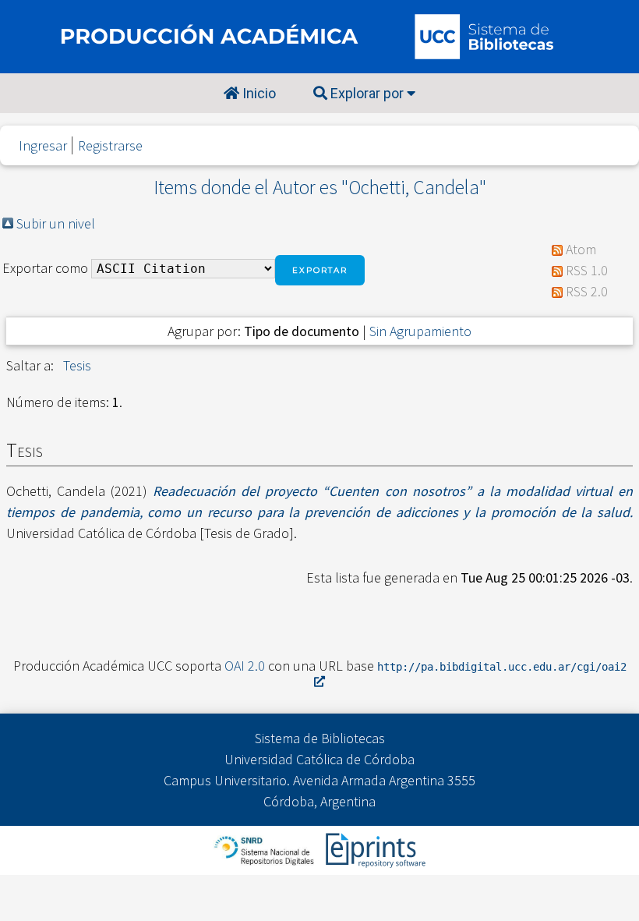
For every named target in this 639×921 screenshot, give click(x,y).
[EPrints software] (373, 849)
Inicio (257, 93)
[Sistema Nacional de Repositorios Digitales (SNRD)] (265, 849)
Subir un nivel (55, 223)
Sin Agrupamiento (420, 331)
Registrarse (110, 145)
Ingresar (43, 145)
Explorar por (367, 93)
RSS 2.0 (587, 291)
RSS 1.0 (587, 270)
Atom (581, 249)
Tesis (77, 365)
